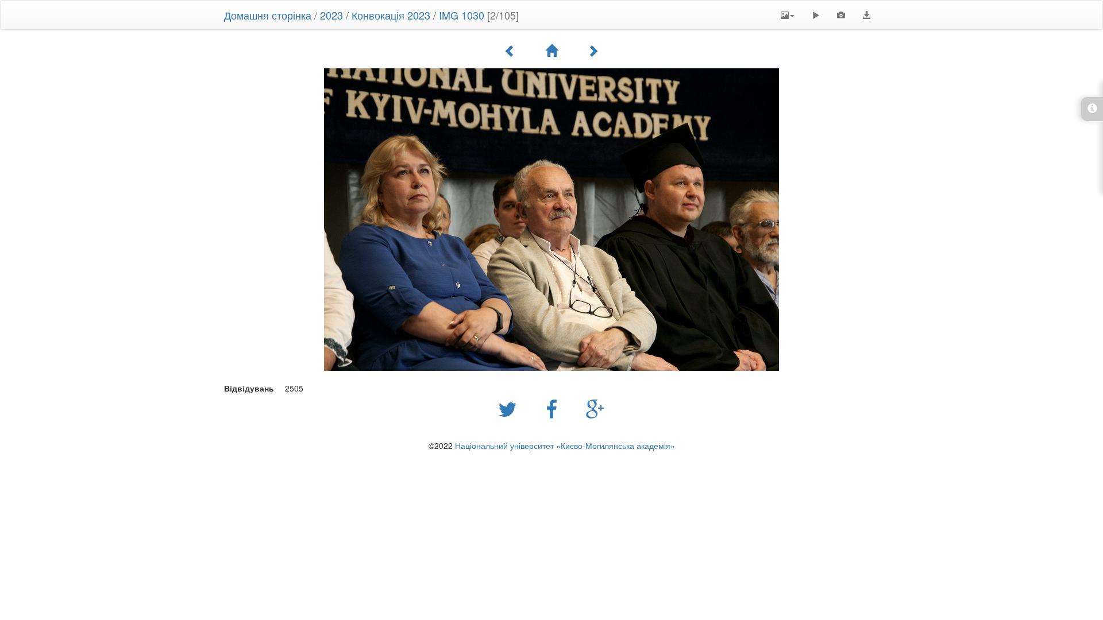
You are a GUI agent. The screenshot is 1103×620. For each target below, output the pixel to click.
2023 (331, 14)
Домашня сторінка (267, 14)
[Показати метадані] (841, 15)
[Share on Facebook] (554, 408)
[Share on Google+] (595, 408)
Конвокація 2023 (391, 14)
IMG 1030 (461, 14)
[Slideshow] (815, 15)
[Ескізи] (551, 50)
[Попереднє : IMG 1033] (510, 50)
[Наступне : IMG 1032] (593, 50)
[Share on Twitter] (510, 408)
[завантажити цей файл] (866, 15)
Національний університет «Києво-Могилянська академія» (565, 445)
